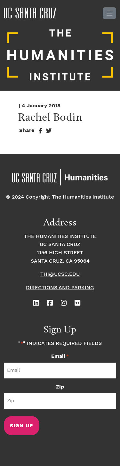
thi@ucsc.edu (60, 274)
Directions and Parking (60, 287)
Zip (60, 387)
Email (60, 356)
